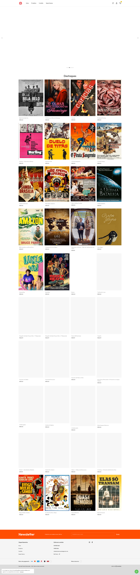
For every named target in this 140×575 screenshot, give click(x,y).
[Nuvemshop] (116, 566)
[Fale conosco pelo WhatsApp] (136, 571)
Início (27, 3)
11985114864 (56, 548)
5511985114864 (57, 545)
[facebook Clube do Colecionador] (92, 542)
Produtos (33, 3)
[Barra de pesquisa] (113, 3)
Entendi (21, 571)
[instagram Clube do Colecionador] (89, 542)
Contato (41, 3)
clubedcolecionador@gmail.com (61, 551)
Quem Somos (49, 3)
